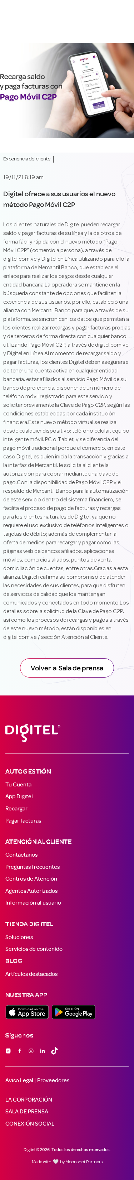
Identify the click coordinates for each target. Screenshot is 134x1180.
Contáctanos (21, 855)
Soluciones (19, 937)
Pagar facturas (23, 821)
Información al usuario (33, 903)
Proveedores (53, 1080)
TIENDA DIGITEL (29, 924)
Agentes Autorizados (31, 891)
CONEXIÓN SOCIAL (29, 1124)
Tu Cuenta (18, 784)
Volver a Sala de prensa (67, 667)
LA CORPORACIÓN (28, 1100)
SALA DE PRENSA (26, 1111)
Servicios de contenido (34, 949)
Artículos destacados (31, 974)
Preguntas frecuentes (32, 867)
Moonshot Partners (84, 1162)
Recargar (16, 808)
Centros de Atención (31, 879)
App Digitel (19, 796)
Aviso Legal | (20, 1080)
